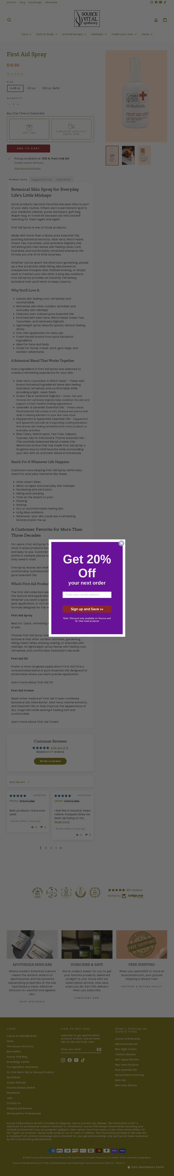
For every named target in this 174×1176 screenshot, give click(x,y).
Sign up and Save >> (87, 609)
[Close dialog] (121, 543)
